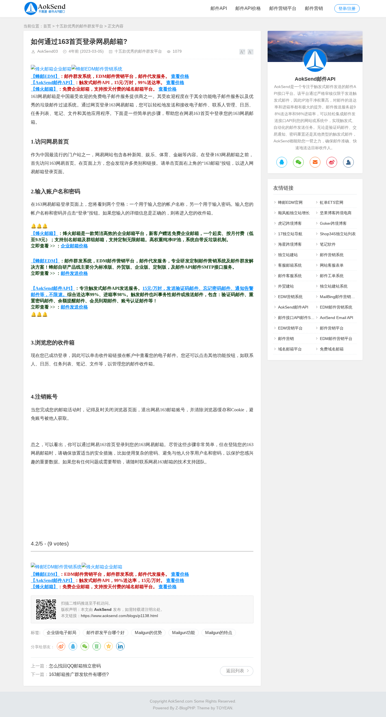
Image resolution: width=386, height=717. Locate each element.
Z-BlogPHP (185, 708)
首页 (47, 26)
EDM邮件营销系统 (336, 307)
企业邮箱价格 (74, 245)
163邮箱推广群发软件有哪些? (79, 674)
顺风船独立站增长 (294, 213)
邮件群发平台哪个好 (105, 632)
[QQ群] (348, 162)
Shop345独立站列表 (338, 234)
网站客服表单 (332, 265)
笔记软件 (328, 244)
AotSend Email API (336, 317)
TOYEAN (224, 708)
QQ (73, 646)
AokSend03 (47, 51)
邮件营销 (314, 8)
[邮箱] (315, 162)
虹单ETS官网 (331, 202)
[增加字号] (242, 52)
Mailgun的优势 (148, 632)
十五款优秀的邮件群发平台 (79, 26)
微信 (85, 646)
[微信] (298, 162)
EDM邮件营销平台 (336, 338)
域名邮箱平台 (290, 349)
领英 (120, 646)
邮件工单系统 (332, 275)
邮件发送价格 (74, 273)
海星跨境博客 (290, 244)
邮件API (219, 8)
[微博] (331, 162)
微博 (61, 646)
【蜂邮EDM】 (45, 76)
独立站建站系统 (334, 286)
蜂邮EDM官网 (290, 202)
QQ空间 (108, 646)
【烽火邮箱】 (44, 89)
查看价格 (180, 76)
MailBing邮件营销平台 (339, 296)
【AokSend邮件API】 (53, 82)
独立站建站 (288, 254)
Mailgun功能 (183, 632)
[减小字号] (250, 52)
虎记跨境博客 (290, 223)
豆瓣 (96, 646)
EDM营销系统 (290, 296)
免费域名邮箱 (332, 349)
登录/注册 (347, 8)
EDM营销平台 (290, 328)
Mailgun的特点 (218, 632)
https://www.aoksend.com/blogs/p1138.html (119, 615)
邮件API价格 (248, 8)
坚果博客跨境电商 (336, 213)
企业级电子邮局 (61, 632)
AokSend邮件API (293, 307)
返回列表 (235, 670)
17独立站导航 (290, 234)
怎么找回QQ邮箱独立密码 (75, 666)
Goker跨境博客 (333, 223)
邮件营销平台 (282, 8)
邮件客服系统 (290, 275)
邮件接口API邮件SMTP (298, 317)
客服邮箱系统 (290, 265)
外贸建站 (286, 286)
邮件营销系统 (332, 254)
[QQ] (281, 162)
